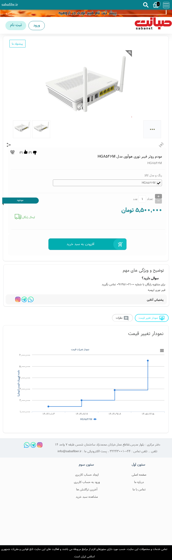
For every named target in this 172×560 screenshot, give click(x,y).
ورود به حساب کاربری (87, 482)
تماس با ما (139, 489)
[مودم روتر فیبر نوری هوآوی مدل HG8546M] (153, 25)
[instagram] (18, 299)
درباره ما (139, 482)
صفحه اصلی (139, 474)
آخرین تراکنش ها (86, 489)
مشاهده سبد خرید (87, 496)
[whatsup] (31, 299)
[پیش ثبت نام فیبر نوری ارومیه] (86, 13)
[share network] (8, 145)
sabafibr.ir (10, 4)
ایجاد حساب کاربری (87, 474)
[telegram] (24, 299)
